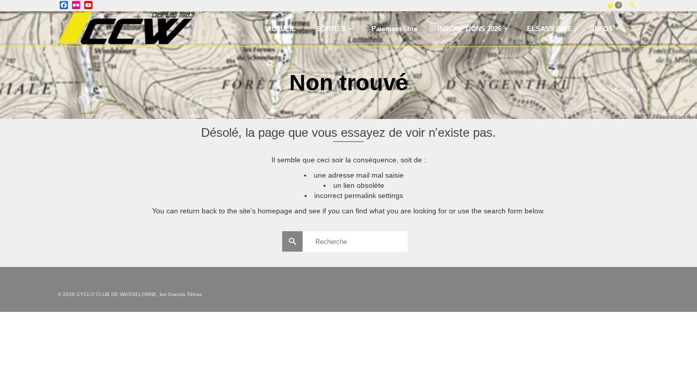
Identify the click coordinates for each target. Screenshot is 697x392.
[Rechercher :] (349, 241)
